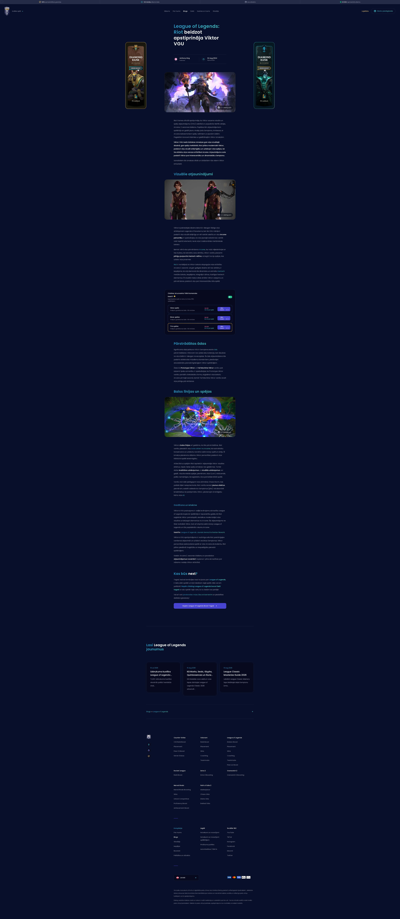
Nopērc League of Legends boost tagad (198, 606)
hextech (221, 271)
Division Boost (232, 742)
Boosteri (177, 851)
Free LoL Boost (232, 765)
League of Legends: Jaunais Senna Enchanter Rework (203, 532)
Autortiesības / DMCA (208, 849)
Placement (178, 746)
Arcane (202, 249)
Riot (175, 264)
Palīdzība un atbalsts (182, 855)
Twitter (230, 855)
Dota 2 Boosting (206, 775)
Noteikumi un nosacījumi (209, 832)
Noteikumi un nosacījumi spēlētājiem (209, 838)
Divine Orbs (204, 799)
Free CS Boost (179, 751)
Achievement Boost (181, 808)
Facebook (231, 846)
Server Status (179, 756)
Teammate (204, 760)
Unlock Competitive (181, 799)
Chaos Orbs (205, 794)
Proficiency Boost (180, 803)
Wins (202, 751)
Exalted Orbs (205, 803)
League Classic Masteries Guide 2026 (235, 673)
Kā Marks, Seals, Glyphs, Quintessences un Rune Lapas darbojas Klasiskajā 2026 (199, 673)
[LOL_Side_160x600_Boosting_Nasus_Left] (135, 108)
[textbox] (186, 877)
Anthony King (185, 58)
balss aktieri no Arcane (200, 448)
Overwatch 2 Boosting (235, 775)
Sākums (167, 11)
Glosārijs (216, 11)
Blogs (185, 11)
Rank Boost (204, 742)
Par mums (176, 11)
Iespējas (177, 846)
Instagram (231, 842)
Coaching (204, 756)
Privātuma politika (207, 844)
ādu (215, 349)
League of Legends (217, 579)
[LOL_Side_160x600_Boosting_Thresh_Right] (264, 108)
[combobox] (186, 877)
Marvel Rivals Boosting (182, 790)
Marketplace (205, 790)
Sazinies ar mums (203, 11)
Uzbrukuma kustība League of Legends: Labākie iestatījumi (160, 673)
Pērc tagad (224, 309)
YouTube (230, 832)
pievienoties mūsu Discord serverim (197, 594)
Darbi (192, 11)
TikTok (229, 837)
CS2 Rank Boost (180, 742)
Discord (230, 851)
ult (183, 495)
